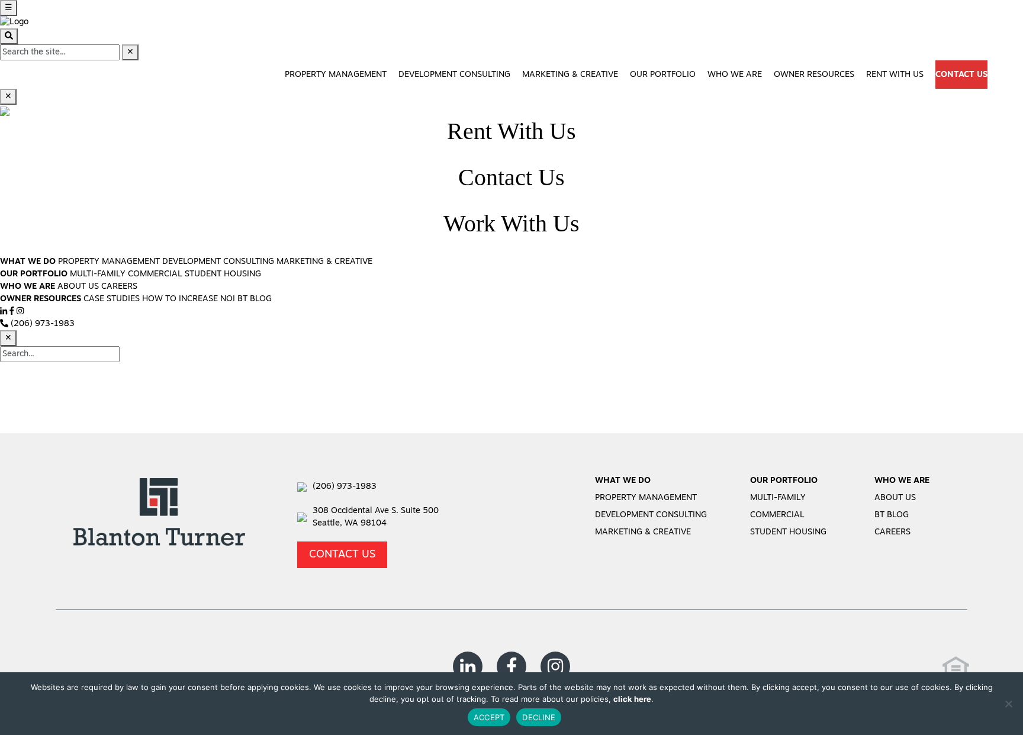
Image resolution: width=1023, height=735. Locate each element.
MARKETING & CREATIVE (324, 261)
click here (632, 699)
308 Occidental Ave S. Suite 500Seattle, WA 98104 (376, 517)
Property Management (336, 74)
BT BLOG (254, 299)
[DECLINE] (1008, 704)
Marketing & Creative (570, 74)
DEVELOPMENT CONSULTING (218, 261)
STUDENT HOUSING (223, 274)
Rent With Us (895, 74)
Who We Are (734, 74)
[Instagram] (20, 311)
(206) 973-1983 (345, 486)
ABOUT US (78, 286)
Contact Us (961, 74)
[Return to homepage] (14, 22)
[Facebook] (11, 311)
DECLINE (538, 717)
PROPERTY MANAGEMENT (109, 261)
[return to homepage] (159, 515)
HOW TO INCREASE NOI (188, 299)
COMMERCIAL (155, 274)
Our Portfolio (663, 74)
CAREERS (119, 286)
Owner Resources (814, 74)
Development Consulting (454, 74)
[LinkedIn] (3, 311)
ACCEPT (489, 717)
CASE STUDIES (111, 299)
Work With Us (511, 223)
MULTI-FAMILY (98, 274)
